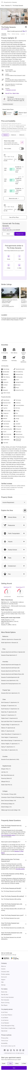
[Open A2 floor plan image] (20, 208)
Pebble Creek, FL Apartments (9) (9, 718)
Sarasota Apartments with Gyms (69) (10, 667)
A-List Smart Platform (6, 1015)
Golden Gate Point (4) (6, 784)
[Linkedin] (8, 1050)
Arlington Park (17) (5, 769)
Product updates (5, 974)
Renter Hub (4, 992)
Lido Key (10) (4, 772)
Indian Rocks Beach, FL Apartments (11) (11, 734)
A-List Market (4, 1017)
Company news (5, 971)
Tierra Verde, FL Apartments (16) (9, 750)
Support (3, 979)
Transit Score (19, 587)
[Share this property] (26, 27)
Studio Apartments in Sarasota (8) (9, 642)
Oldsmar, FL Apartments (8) (8, 728)
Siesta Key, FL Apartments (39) (9, 712)
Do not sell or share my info (8, 1046)
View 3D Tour (8, 93)
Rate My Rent (4, 994)
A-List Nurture (4, 1020)
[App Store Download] (5, 958)
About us (3, 966)
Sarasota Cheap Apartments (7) (9, 655)
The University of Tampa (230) (8, 794)
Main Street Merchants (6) (7, 775)
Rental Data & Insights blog (8, 1028)
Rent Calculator (5, 1000)
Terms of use (4, 1040)
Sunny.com (4, 977)
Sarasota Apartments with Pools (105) (10, 671)
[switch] (21, 148)
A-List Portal (4, 1012)
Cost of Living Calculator (7, 997)
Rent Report (4, 1005)
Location (23, 34)
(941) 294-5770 (5, 29)
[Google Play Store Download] (15, 958)
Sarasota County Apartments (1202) (10, 759)
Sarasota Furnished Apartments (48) (10, 677)
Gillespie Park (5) (5, 781)
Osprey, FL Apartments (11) (8, 747)
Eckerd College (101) (6, 807)
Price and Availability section (8, 835)
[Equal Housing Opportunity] (5, 1050)
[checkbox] (8, 257)
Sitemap (3, 985)
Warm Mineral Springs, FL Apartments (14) (11, 740)
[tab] (5, 135)
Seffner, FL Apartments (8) (7, 731)
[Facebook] (11, 1050)
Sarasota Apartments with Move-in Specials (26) (13, 652)
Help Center (4, 1031)
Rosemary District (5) (6, 778)
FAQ (2, 982)
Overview (4, 34)
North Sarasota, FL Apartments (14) (10, 702)
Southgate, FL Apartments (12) (9, 705)
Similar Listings (15, 34)
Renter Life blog (5, 1002)
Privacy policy (4, 1038)
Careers (3, 969)
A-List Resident (5, 1023)
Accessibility (4, 1043)
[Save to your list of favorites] (25, 10)
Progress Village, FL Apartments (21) (10, 724)
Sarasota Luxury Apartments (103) (9, 680)
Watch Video (16, 93)
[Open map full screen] (25, 510)
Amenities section (20, 869)
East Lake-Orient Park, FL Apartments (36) (11, 721)
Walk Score (7, 587)
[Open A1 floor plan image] (20, 157)
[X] (14, 1050)
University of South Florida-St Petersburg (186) (12, 797)
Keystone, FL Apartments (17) (8, 715)
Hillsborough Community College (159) (10, 810)
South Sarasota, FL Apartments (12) (10, 708)
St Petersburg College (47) (7, 803)
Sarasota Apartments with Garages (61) (11, 664)
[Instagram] (20, 1050)
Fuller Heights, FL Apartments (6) (9, 737)
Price (9, 34)
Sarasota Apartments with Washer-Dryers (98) (12, 674)
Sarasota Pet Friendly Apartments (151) (11, 683)
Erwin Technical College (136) (8, 800)
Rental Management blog (7, 1025)
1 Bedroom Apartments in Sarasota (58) (11, 639)
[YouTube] (17, 1050)
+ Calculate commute (10, 90)
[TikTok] (23, 1050)
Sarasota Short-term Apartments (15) (10, 693)
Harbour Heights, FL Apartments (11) (10, 743)
